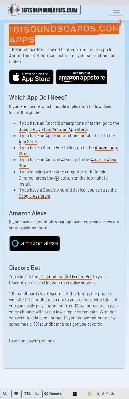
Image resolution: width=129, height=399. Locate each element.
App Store (28, 141)
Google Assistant (34, 195)
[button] (75, 393)
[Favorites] (16, 394)
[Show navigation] (116, 10)
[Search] (5, 394)
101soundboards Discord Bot (65, 276)
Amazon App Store (69, 129)
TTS (27, 393)
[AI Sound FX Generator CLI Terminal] (37, 394)
